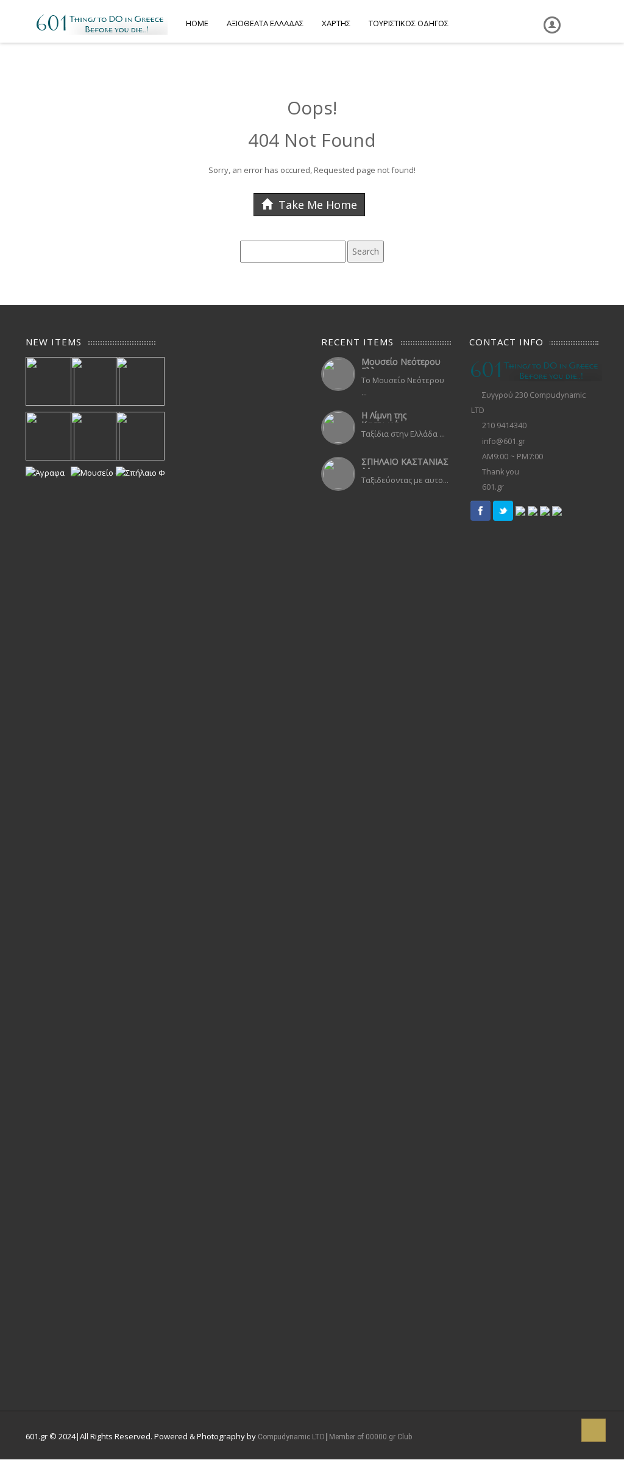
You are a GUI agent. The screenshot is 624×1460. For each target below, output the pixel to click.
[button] (593, 1430)
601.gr (493, 487)
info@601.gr (503, 441)
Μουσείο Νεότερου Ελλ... (401, 366)
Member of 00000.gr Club (370, 1437)
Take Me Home (316, 204)
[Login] (549, 16)
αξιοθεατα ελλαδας (265, 23)
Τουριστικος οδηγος (408, 23)
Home (197, 23)
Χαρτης (336, 23)
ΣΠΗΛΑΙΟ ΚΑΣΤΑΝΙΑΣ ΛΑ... (404, 466)
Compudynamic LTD (291, 1437)
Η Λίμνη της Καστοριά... (383, 419)
